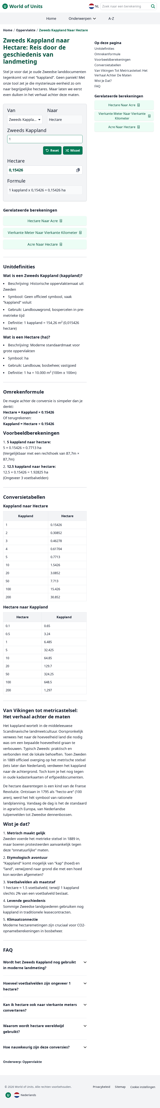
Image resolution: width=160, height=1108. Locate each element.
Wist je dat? (103, 81)
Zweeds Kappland (26, 130)
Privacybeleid (101, 1087)
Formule (16, 181)
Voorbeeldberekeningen (112, 59)
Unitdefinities (104, 48)
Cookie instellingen (142, 1087)
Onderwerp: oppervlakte (22, 1062)
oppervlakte (25, 30)
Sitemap (120, 1087)
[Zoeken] (153, 6)
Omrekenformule (107, 54)
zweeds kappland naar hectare (63, 30)
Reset (54, 150)
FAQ (97, 86)
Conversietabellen (107, 65)
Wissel (75, 150)
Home (7, 30)
